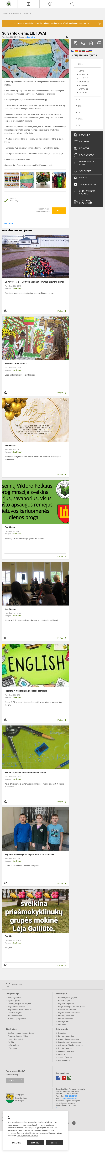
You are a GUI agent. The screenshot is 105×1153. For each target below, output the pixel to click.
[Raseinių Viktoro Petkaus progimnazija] (8, 3)
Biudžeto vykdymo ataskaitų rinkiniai (21, 1033)
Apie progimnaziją (14, 998)
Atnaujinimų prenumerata (85, 201)
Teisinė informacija (65, 1057)
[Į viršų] (74, 1123)
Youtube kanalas (87, 184)
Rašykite (11, 1080)
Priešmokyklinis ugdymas (67, 998)
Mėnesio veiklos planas (86, 163)
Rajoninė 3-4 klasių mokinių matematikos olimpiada (29, 854)
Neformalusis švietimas (67, 1010)
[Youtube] (64, 1078)
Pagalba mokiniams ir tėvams (69, 1013)
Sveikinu (9, 936)
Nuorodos (62, 1033)
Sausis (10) (83, 93)
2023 (80, 112)
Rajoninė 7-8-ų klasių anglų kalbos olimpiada (26, 691)
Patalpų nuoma (63, 1022)
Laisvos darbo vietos (66, 1036)
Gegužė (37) (83, 78)
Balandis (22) (84, 82)
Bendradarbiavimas (15, 1016)
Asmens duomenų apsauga (68, 1039)
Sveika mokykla (86, 155)
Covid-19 (83, 178)
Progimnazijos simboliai (16, 1007)
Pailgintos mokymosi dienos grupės (71, 1007)
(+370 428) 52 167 (70, 1096)
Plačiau (60, 311)
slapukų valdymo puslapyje (27, 1136)
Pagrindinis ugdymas (66, 1004)
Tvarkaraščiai (16, 984)
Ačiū (59, 211)
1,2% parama (85, 171)
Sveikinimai (26, 13)
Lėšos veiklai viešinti (15, 1039)
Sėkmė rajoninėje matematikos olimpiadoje (25, 772)
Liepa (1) (82, 71)
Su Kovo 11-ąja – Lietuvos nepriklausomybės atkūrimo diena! (34, 282)
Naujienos (15, 13)
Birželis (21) (83, 75)
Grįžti (10, 223)
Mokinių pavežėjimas (66, 1016)
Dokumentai (84, 135)
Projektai (84, 142)
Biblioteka (84, 148)
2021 (80, 125)
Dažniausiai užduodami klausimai (70, 1045)
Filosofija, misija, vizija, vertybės (19, 1004)
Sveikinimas (11, 445)
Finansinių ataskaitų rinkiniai (18, 1036)
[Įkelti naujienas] (28, 4)
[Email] (69, 1078)
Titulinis (5, 13)
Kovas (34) (83, 85)
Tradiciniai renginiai (15, 1013)
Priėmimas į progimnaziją (17, 1019)
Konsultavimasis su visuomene (69, 1042)
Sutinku (54, 1143)
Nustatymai (16, 1143)
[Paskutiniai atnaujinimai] (50, 4)
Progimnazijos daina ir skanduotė (20, 1010)
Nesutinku (35, 1143)
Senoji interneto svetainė (87, 192)
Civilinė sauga (63, 1054)
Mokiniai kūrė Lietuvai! (16, 363)
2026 (80, 64)
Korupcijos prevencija (66, 1051)
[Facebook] (58, 1078)
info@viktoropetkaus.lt (68, 1098)
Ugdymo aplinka (14, 1000)
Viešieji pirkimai (13, 1045)
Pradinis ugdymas (64, 1000)
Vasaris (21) (83, 89)
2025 (80, 100)
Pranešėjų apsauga (65, 1048)
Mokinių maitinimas (65, 1019)
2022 (80, 119)
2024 (80, 106)
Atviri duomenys (64, 1060)
